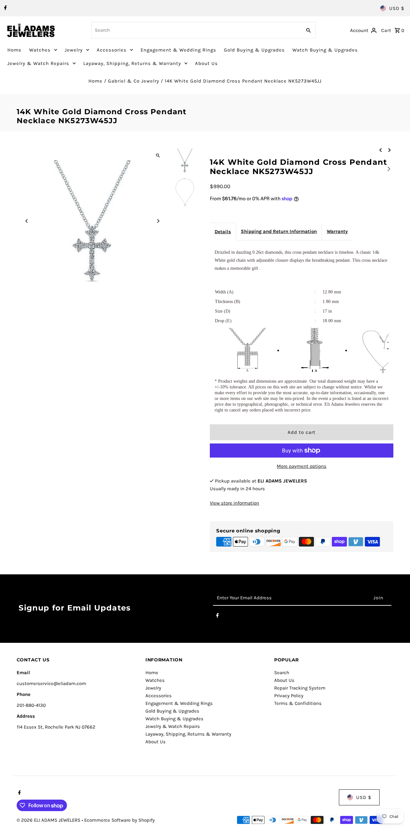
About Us (206, 63)
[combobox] (196, 30)
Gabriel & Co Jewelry (133, 81)
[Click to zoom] (158, 155)
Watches (40, 50)
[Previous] (27, 221)
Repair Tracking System (299, 688)
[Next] (158, 221)
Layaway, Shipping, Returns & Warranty (132, 63)
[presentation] (214, 168)
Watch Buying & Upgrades (325, 50)
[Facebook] (5, 8)
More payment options (301, 466)
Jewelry (74, 50)
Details (223, 232)
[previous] (380, 149)
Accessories (112, 50)
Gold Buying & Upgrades (254, 50)
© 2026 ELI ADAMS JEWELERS (49, 820)
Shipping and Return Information (279, 231)
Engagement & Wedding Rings (178, 50)
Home (14, 50)
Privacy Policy (288, 695)
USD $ (396, 8)
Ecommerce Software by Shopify (119, 820)
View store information (234, 503)
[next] (389, 149)
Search (281, 672)
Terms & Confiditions (298, 703)
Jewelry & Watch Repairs (38, 63)
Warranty (337, 231)
